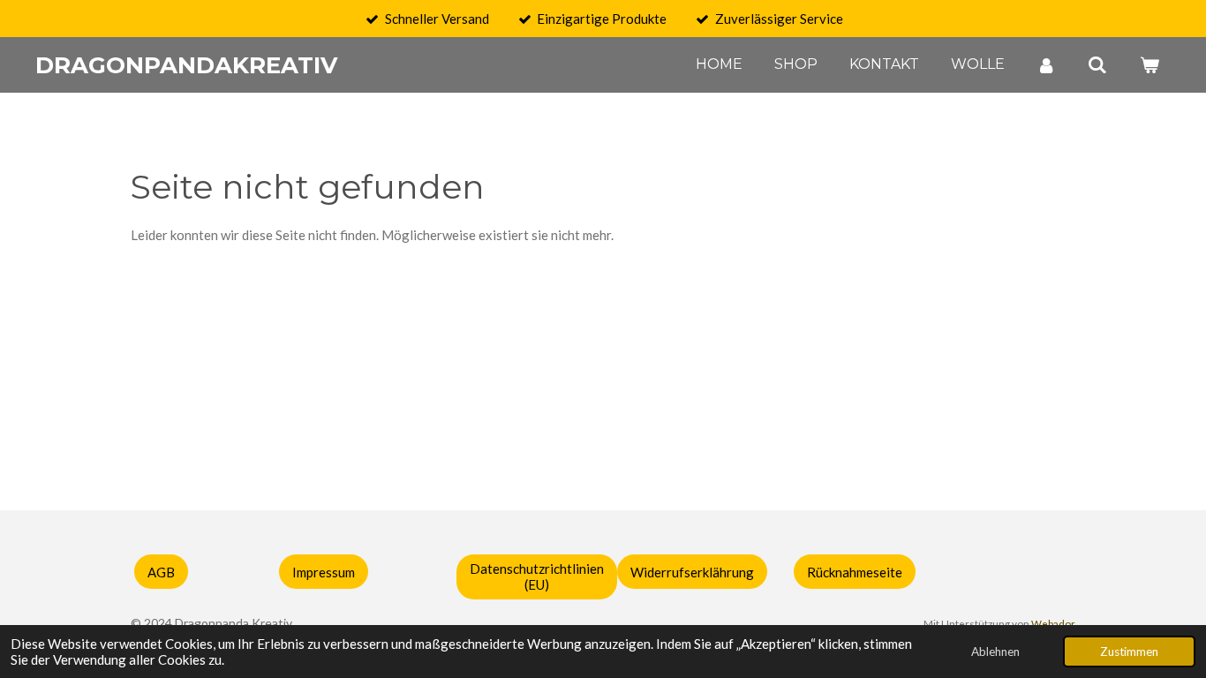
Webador (1053, 623)
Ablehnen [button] (995, 651)
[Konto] (1046, 65)
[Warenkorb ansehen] (1149, 65)
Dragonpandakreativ (186, 65)
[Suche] (1097, 65)
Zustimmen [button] (1129, 651)
